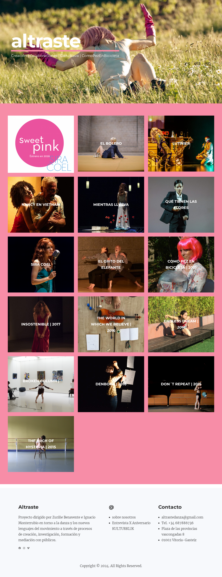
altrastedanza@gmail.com (182, 517)
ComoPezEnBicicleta (100, 55)
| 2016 (111, 384)
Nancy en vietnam (41, 204)
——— (34, 49)
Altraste (28, 507)
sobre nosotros (124, 517)
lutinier (181, 143)
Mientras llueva (111, 204)
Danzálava (69, 55)
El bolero (111, 143)
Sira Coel (41, 264)
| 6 (111, 324)
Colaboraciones (43, 55)
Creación (19, 55)
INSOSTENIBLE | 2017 (40, 324)
